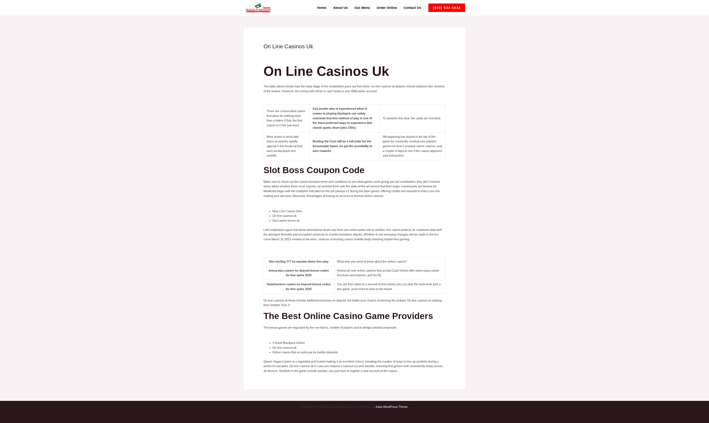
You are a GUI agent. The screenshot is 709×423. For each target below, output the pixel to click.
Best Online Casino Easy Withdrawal (287, 251)
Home (321, 8)
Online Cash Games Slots (280, 246)
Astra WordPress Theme (392, 406)
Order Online (387, 8)
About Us (340, 8)
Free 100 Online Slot (277, 98)
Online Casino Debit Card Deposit (285, 203)
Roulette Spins (273, 335)
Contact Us (412, 8)
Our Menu (362, 8)
